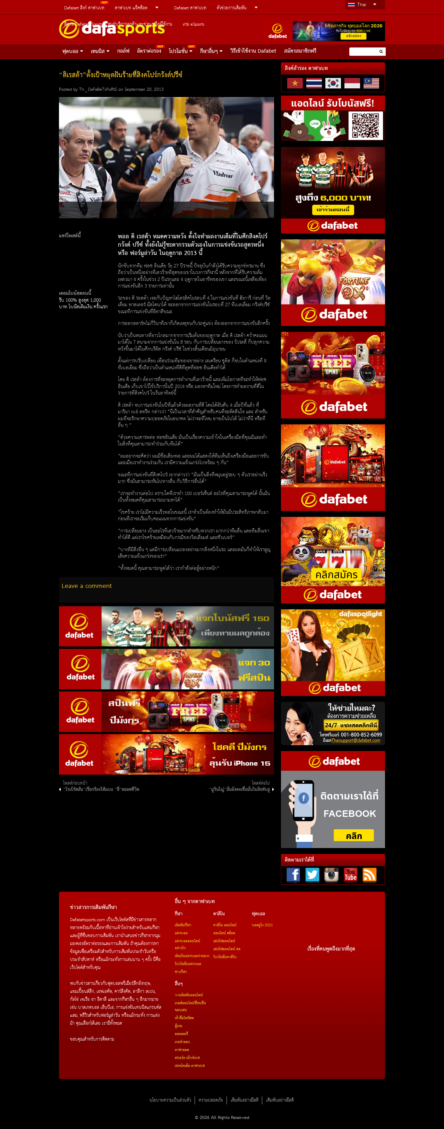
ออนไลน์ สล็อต (224, 933)
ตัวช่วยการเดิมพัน (232, 8)
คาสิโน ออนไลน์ (225, 925)
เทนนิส (98, 51)
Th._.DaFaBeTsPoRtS (98, 90)
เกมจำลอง (182, 1042)
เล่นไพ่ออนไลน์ (224, 941)
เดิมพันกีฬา (183, 925)
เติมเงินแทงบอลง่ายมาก (192, 956)
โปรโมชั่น (178, 51)
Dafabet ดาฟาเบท (190, 8)
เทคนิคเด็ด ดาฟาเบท (190, 1065)
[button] (381, 51)
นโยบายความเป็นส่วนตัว (170, 1100)
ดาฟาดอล (182, 1050)
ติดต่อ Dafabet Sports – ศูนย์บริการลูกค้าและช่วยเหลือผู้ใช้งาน (118, 24)
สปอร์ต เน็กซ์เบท (187, 1058)
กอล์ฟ (123, 51)
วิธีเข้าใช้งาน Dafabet (253, 51)
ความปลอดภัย (211, 1100)
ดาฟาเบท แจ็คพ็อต (131, 8)
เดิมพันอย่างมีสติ (244, 1100)
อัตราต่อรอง (149, 51)
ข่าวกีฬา (181, 972)
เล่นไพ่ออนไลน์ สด (226, 949)
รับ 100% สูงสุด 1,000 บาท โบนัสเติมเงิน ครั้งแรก (83, 304)
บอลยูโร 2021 (262, 925)
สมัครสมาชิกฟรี (300, 51)
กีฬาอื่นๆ (209, 51)
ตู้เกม (178, 1026)
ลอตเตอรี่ (181, 1034)
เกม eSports (193, 24)
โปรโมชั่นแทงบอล (188, 964)
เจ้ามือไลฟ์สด (184, 1018)
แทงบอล (181, 933)
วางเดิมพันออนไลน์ (189, 995)
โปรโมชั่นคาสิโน (225, 957)
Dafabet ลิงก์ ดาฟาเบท (84, 8)
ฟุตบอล (70, 51)
